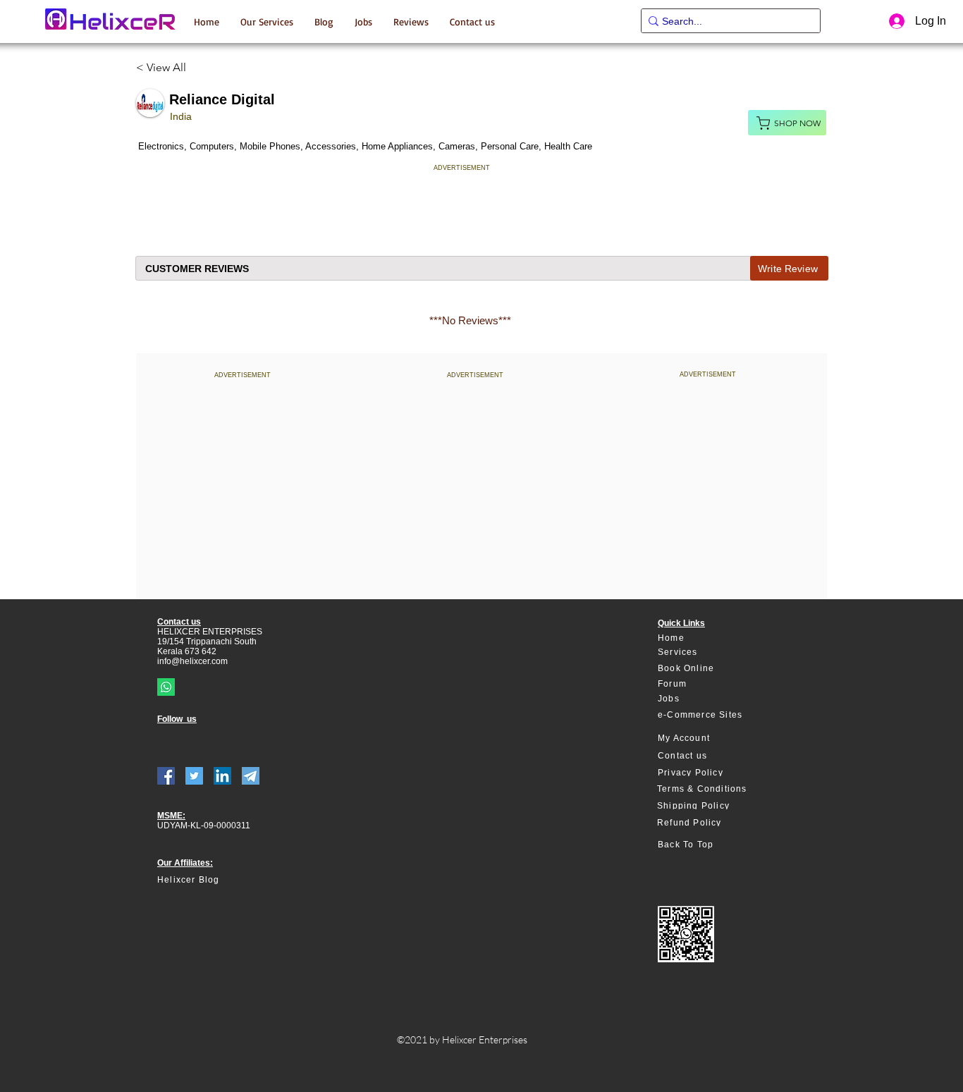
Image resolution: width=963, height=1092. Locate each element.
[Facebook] (166, 776)
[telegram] (250, 776)
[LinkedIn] (222, 776)
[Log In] (895, 21)
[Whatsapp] (166, 687)
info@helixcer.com (192, 661)
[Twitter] (194, 776)
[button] (267, 21)
